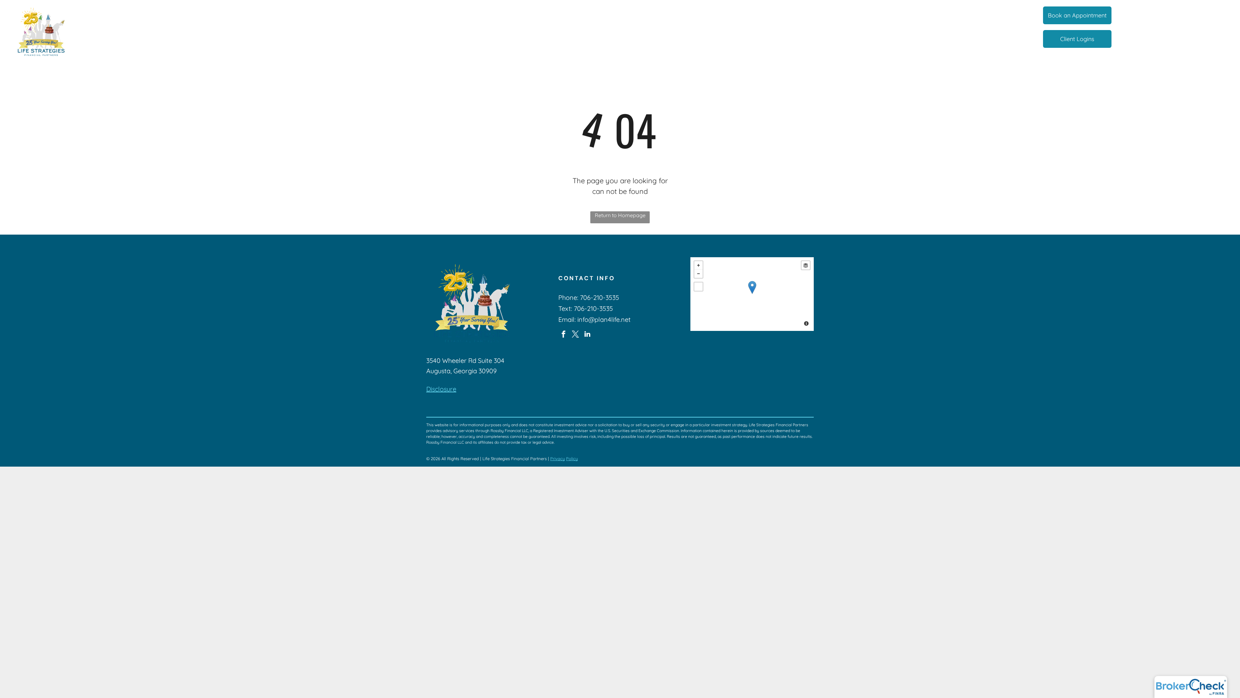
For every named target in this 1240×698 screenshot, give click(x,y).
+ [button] (698, 265)
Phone (567, 297)
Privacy (557, 458)
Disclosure (441, 389)
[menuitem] (495, 15)
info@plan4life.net (604, 319)
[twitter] (575, 335)
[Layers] (805, 265)
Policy (572, 458)
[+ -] (752, 294)
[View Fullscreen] (698, 286)
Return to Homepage (620, 215)
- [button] (698, 274)
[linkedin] (587, 335)
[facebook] (563, 335)
